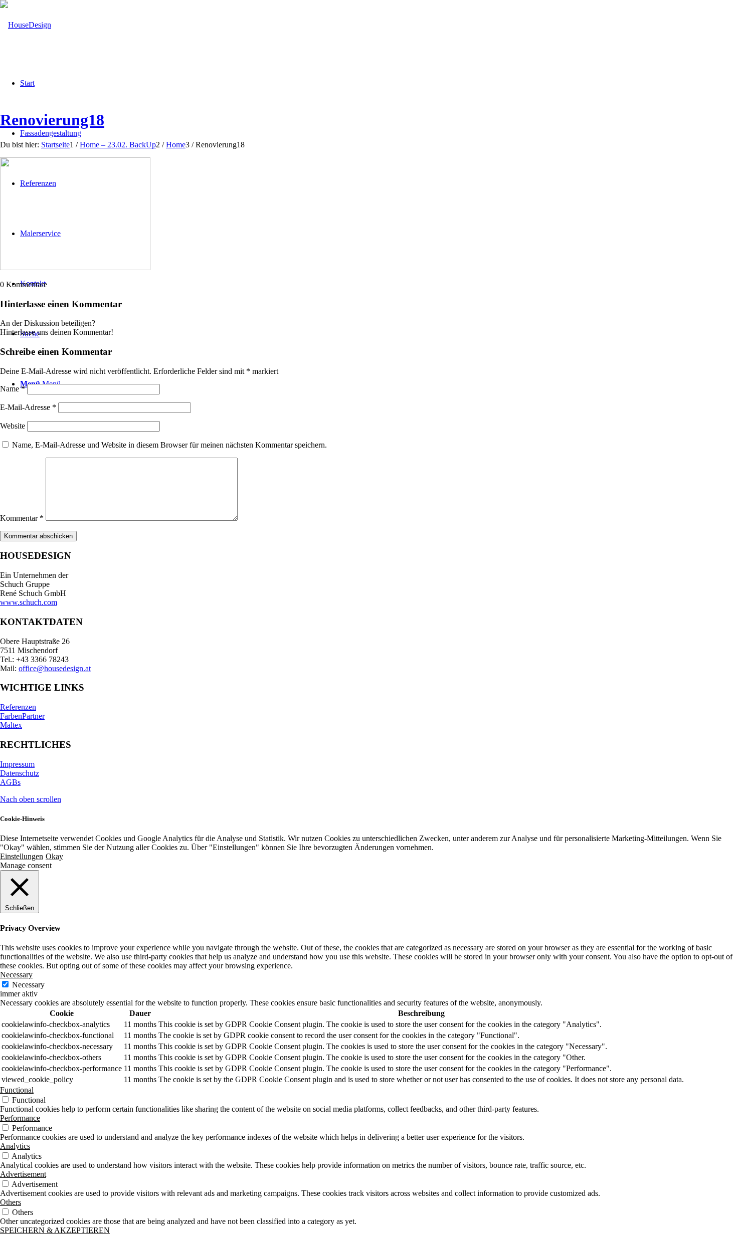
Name (12, 388)
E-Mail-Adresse (28, 407)
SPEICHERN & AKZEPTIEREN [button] (55, 1230)
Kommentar (22, 518)
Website (12, 426)
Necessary (28, 984)
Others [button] (10, 1202)
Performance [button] (20, 1118)
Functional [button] (17, 1090)
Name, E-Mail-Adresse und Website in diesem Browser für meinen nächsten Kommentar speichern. (169, 445)
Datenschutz (19, 773)
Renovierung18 (52, 120)
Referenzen (18, 707)
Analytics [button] (15, 1146)
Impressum (17, 764)
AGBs (10, 782)
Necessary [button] (16, 974)
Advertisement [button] (23, 1174)
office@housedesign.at (55, 668)
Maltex (11, 725)
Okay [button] (54, 856)
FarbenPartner (22, 716)
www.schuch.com (28, 602)
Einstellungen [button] (21, 856)
